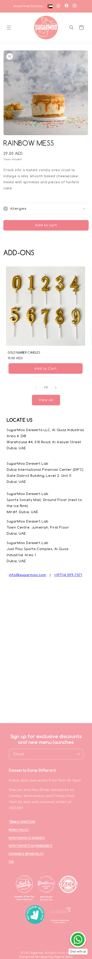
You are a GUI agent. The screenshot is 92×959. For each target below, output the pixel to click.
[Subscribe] (78, 754)
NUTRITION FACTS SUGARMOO (27, 838)
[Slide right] (56, 388)
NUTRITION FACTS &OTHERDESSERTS (30, 846)
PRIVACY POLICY (19, 830)
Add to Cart (45, 368)
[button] (9, 27)
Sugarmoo (37, 952)
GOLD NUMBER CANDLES (24, 352)
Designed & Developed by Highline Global (46, 956)
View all (46, 400)
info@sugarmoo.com (27, 575)
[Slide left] (36, 388)
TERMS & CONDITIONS (22, 822)
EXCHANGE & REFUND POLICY (26, 854)
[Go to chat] (78, 939)
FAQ (11, 861)
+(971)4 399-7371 (68, 575)
